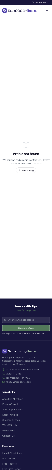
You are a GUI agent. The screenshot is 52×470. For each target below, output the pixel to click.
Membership (8, 430)
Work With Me (9, 425)
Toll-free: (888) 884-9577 (18, 377)
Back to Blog (28, 170)
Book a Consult (10, 404)
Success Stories (11, 419)
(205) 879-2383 (13, 373)
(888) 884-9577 (42, 2)
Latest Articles (10, 414)
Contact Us (8, 435)
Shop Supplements (12, 409)
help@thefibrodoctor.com (18, 381)
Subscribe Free (26, 328)
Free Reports (9, 463)
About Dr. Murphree (12, 398)
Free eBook (8, 458)
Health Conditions (12, 453)
